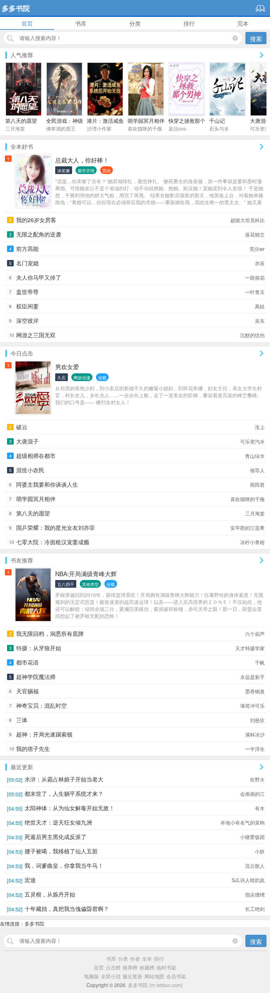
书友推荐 (22, 560)
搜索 (256, 38)
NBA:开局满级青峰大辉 (86, 573)
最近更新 (22, 767)
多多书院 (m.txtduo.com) (155, 984)
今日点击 (22, 353)
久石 (61, 377)
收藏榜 (147, 967)
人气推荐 (22, 55)
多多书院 (16, 8)
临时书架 (166, 967)
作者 (135, 958)
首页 (27, 23)
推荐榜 (130, 967)
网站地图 (154, 976)
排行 (189, 23)
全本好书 (22, 146)
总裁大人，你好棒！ (82, 159)
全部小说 (111, 976)
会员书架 (176, 976)
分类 (135, 23)
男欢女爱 (67, 366)
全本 (147, 958)
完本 (243, 23)
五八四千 (65, 584)
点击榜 (113, 967)
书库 (80, 23)
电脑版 (91, 976)
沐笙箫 (63, 170)
